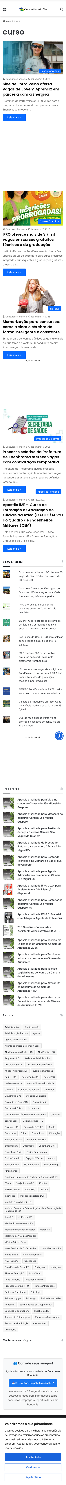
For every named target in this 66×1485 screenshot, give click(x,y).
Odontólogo (30, 1260)
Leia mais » (14, 117)
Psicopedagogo (13, 1298)
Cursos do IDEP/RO (33, 1127)
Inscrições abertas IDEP (32, 1195)
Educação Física (13, 1139)
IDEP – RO (30, 1189)
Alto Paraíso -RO (46, 1052)
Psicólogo (31, 1298)
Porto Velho (35, 1273)
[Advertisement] (33, 154)
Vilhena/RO (10, 1329)
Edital (23, 1133)
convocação (11, 1120)
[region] (33, 1451)
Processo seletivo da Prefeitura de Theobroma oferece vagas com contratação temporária (32, 457)
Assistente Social (13, 1064)
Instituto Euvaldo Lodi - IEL (18, 1202)
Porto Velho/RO (12, 1279)
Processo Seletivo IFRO (17, 1285)
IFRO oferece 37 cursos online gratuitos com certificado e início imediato (37, 608)
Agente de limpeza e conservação (22, 1045)
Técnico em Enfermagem (47, 1317)
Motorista (45, 1229)
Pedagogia (39, 1267)
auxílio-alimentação (43, 1070)
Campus (9, 1089)
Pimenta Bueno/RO (14, 1273)
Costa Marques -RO (33, 1120)
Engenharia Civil (47, 1145)
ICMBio (43, 1183)
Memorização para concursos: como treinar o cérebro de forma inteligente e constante (31, 327)
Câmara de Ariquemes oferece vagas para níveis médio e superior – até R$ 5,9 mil (40, 705)
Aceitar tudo (33, 1457)
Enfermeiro (28, 1145)
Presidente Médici (34, 1279)
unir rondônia (40, 1323)
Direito (51, 1127)
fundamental (11, 1170)
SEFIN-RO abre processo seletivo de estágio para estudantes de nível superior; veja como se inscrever (40, 624)
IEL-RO (44, 1189)
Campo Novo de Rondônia (40, 1083)
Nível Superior (12, 1260)
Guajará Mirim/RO (25, 1183)
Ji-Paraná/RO (25, 1217)
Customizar (33, 1467)
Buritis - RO (10, 1077)
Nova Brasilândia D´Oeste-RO (20, 1248)
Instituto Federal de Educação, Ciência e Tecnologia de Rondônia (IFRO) (33, 1209)
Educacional (38, 1133)
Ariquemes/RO (12, 1058)
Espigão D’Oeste (34, 1158)
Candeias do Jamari (28, 1089)
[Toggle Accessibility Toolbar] (59, 736)
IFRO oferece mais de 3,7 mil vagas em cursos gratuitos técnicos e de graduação (29, 239)
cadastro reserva (13, 1083)
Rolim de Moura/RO (51, 1298)
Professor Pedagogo (44, 1285)
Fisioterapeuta (31, 1164)
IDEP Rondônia (12, 1189)
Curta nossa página (17, 1340)
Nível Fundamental (32, 1254)
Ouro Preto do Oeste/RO (17, 1267)
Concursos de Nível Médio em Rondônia (25, 1114)
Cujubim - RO (12, 1127)
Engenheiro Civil (13, 1152)
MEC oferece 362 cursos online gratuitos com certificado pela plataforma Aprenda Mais (37, 657)
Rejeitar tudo (33, 1477)
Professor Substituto (15, 1292)
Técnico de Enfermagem (17, 1317)
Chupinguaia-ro (13, 1095)
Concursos (33, 1108)
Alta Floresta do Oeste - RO (19, 1052)
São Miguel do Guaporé (17, 1310)
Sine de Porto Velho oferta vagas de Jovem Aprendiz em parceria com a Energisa (31, 89)
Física (8, 1183)
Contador (55, 1114)
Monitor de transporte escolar (20, 1229)
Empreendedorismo (36, 1139)
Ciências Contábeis (36, 1095)
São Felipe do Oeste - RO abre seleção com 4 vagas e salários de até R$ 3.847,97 (41, 640)
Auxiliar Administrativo (16, 1070)
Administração (32, 1027)
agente (36, 1033)
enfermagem (11, 1145)
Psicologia (36, 1292)
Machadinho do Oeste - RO (19, 1223)
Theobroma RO (41, 1310)
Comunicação (40, 1102)
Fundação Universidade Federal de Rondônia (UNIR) (31, 1177)
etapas (51, 1158)
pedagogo (56, 1267)
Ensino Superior (13, 1158)
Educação (54, 1133)
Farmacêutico (12, 1164)
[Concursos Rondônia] (33, 9)
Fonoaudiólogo (51, 1164)
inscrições (10, 1195)
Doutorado (10, 1133)
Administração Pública (16, 1033)
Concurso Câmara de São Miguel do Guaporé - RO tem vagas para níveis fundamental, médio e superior (39, 592)
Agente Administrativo (16, 1039)
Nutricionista (11, 1254)
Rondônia (9, 1304)
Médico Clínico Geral (15, 1242)
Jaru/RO (9, 1217)
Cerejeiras (49, 1089)
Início (8, 20)
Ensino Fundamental (37, 1152)
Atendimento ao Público (39, 1064)
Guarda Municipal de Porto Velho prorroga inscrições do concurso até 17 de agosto (39, 721)
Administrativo (12, 1027)
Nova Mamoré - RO (51, 1248)
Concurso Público (14, 1108)
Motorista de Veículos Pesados (20, 1235)
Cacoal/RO (49, 1077)
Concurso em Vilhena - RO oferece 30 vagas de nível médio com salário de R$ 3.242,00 (41, 576)
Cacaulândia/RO (30, 1077)
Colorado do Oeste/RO (16, 1102)
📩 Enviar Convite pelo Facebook (31, 1383)
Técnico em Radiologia (16, 1323)
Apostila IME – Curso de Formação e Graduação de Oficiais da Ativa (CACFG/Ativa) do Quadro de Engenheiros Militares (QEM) (33, 515)
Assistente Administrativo (37, 1058)
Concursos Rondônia (16, 79)
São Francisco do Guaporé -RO (36, 1304)
